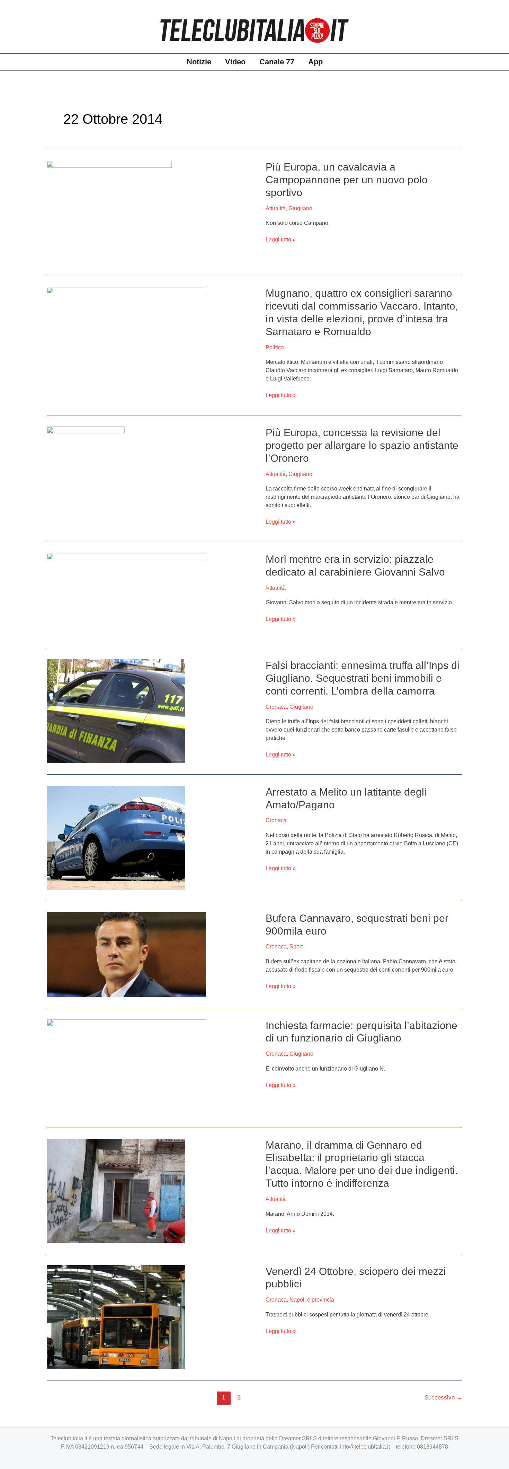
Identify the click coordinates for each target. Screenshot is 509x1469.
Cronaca (276, 707)
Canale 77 (276, 61)
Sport (296, 946)
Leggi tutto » (281, 240)
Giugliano (300, 208)
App (315, 61)
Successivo (443, 1397)
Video (235, 61)
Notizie (199, 61)
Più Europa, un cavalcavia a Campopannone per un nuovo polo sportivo (347, 179)
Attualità (276, 208)
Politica (275, 347)
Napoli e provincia (311, 1300)
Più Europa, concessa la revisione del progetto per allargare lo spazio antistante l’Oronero (362, 445)
